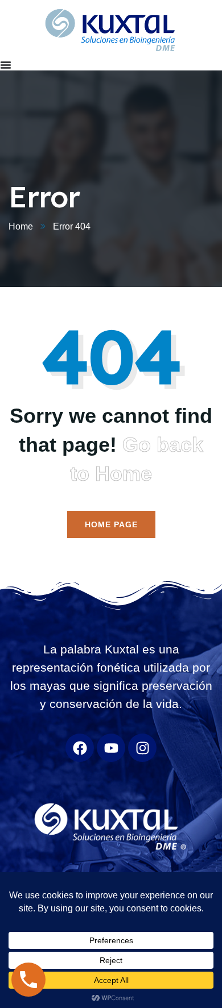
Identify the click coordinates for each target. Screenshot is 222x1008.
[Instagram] (142, 748)
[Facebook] (79, 748)
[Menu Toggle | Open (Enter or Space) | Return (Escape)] (5, 64)
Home (21, 226)
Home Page (111, 524)
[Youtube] (111, 748)
